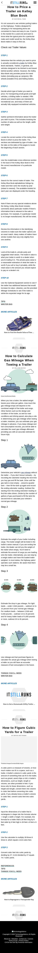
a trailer (22, 63)
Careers (30, 939)
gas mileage (26, 473)
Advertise (14, 939)
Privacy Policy (23, 940)
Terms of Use (13, 940)
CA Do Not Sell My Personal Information (18, 942)
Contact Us (23, 939)
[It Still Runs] (19, 2)
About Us (7, 939)
